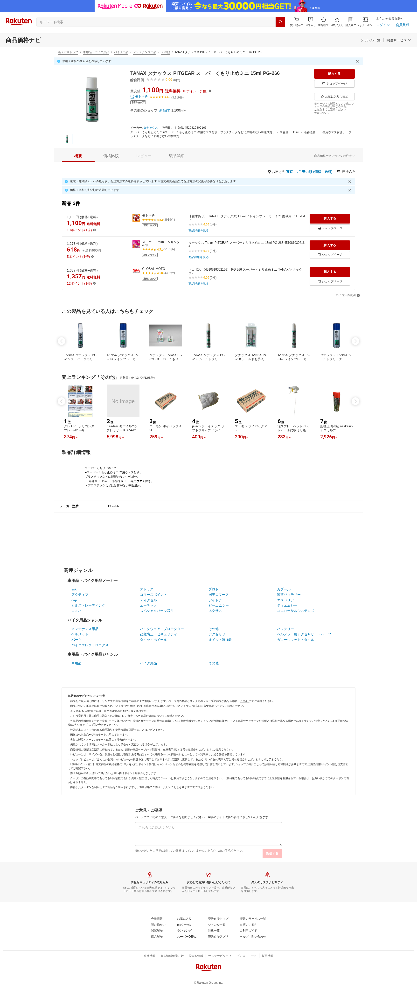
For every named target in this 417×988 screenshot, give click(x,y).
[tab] (78, 156)
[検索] (280, 22)
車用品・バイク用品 (96, 52)
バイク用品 (121, 52)
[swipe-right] (355, 341)
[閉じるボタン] (358, 61)
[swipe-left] (61, 341)
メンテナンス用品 (144, 52)
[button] (310, 22)
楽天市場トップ (68, 52)
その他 (165, 52)
